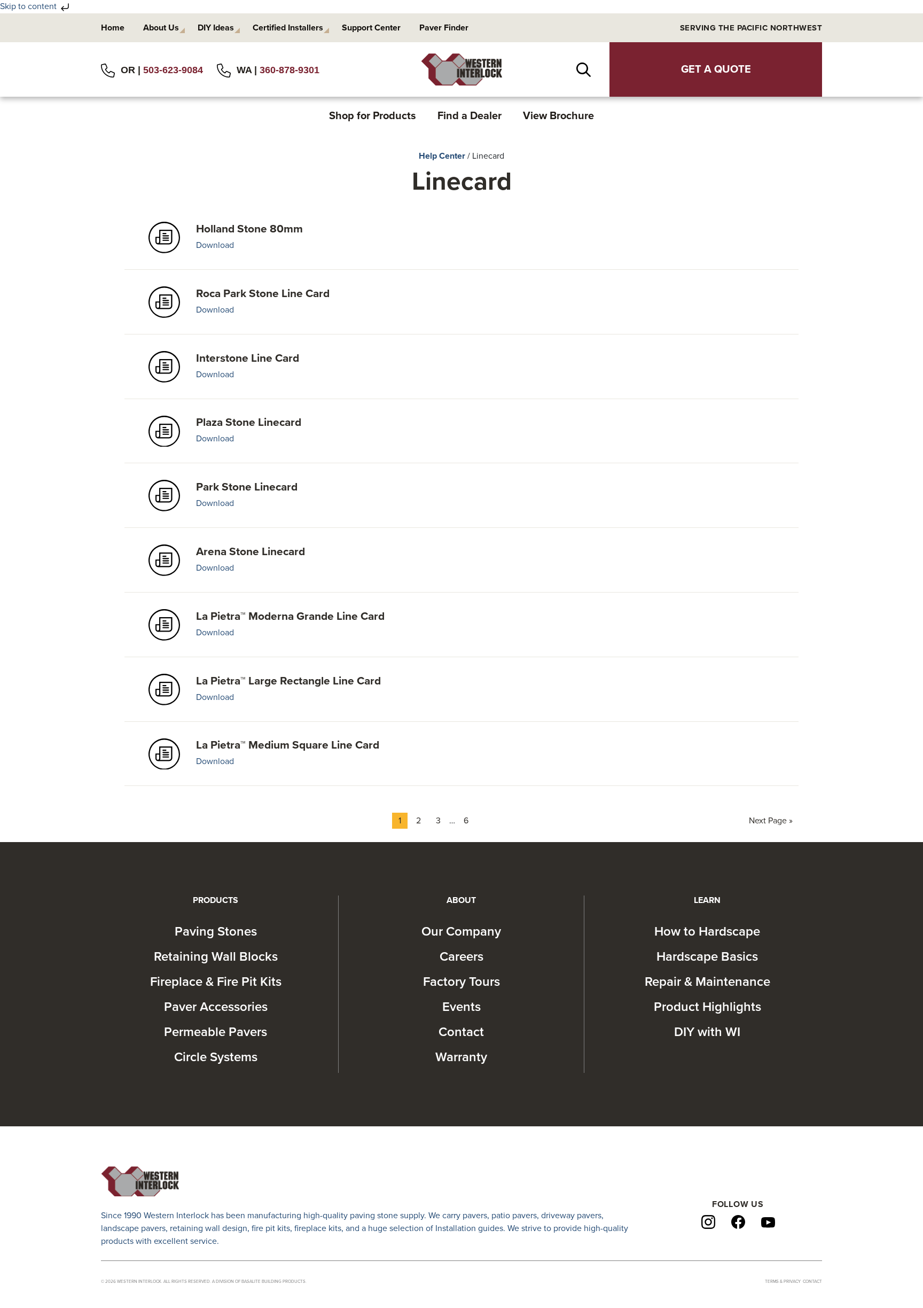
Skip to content (29, 6)
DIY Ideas (216, 28)
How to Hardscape (707, 931)
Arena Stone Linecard (250, 551)
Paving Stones (216, 931)
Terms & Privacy (783, 1281)
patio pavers (514, 1215)
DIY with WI (707, 1032)
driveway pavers (571, 1215)
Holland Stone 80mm (249, 229)
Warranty (461, 1057)
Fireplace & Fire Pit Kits (215, 982)
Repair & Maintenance (707, 982)
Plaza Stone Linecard (248, 422)
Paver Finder (443, 28)
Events (461, 1007)
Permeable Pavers (215, 1032)
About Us (161, 28)
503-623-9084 (173, 70)
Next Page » (770, 822)
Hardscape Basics (707, 956)
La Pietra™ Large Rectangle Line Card (288, 681)
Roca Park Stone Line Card (263, 293)
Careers (461, 956)
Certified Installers (288, 28)
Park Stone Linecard (247, 487)
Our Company (461, 931)
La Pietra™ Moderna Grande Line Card (290, 616)
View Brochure (558, 116)
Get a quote (716, 69)
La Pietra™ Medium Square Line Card (287, 745)
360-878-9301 (289, 70)
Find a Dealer (469, 116)
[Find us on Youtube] (768, 1222)
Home (112, 28)
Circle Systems (215, 1057)
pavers (475, 1215)
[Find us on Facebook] (738, 1221)
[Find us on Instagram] (708, 1221)
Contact (461, 1032)
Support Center (371, 28)
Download (215, 245)
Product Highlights (707, 1007)
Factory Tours (461, 982)
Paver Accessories (216, 1007)
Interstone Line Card (247, 358)
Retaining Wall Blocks (216, 956)
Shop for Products (372, 116)
